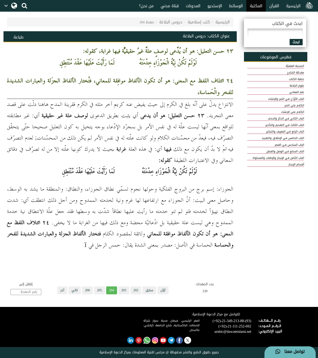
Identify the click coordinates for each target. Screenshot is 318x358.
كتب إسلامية (199, 22)
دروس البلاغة (170, 22)
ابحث (296, 42)
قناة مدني (170, 6)
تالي (74, 290)
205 (99, 290)
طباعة (19, 37)
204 (111, 290)
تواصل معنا (292, 352)
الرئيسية (293, 6)
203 (123, 290)
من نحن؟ (146, 6)
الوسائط (236, 6)
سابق (149, 290)
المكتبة (256, 6)
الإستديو (214, 6)
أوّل (163, 290)
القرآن (274, 6)
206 (87, 290)
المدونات (193, 6)
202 (135, 290)
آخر (62, 290)
